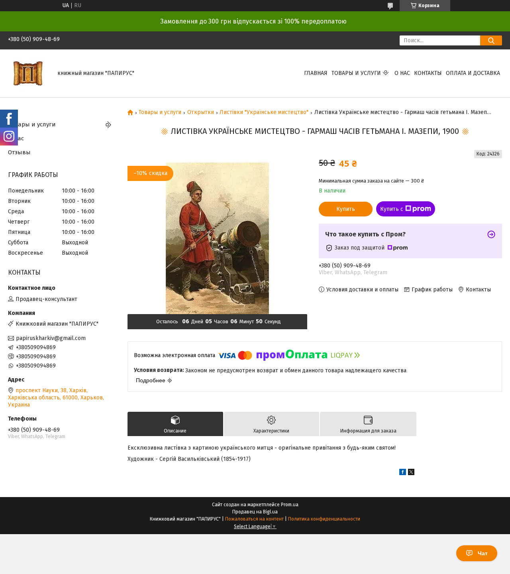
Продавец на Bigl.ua (255, 512)
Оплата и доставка (473, 73)
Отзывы (19, 152)
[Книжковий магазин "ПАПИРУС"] (28, 73)
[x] (411, 473)
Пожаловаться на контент (254, 519)
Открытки (200, 112)
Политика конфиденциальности (324, 519)
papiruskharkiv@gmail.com (51, 338)
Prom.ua (289, 504)
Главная (316, 73)
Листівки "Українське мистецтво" (264, 112)
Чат (483, 553)
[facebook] (402, 473)
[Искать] (491, 40)
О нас (402, 73)
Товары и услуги (356, 73)
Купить (345, 209)
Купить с (391, 209)
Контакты (428, 73)
